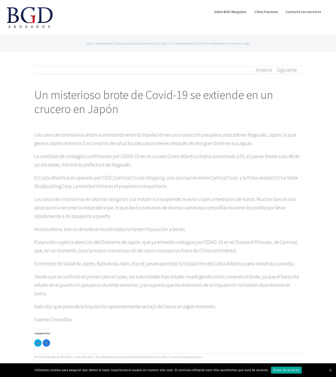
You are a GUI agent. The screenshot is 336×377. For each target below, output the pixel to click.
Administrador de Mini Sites (55, 357)
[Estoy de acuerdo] (330, 370)
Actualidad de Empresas (110, 357)
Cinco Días (61, 319)
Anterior (264, 70)
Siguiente (287, 70)
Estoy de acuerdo (286, 370)
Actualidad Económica (139, 357)
